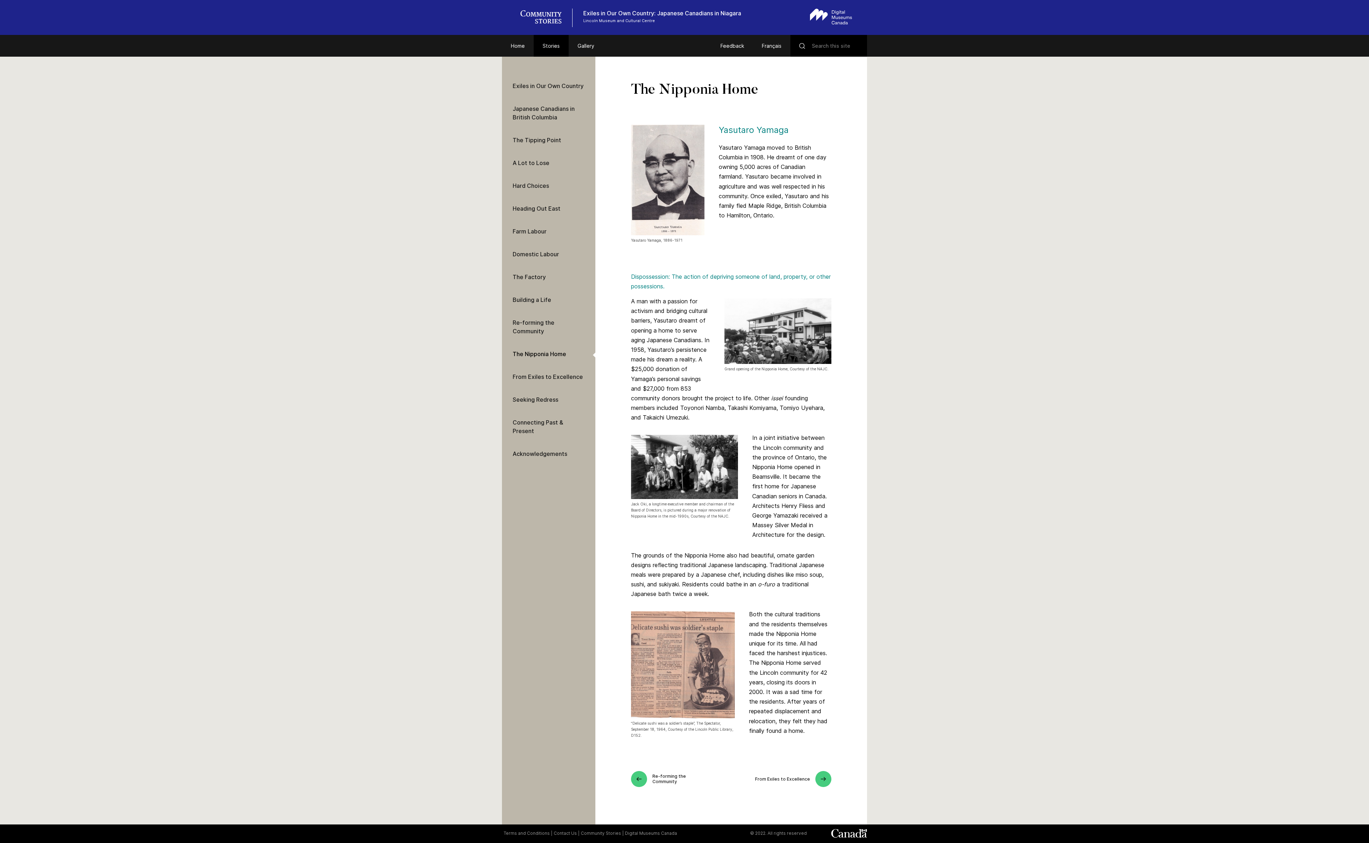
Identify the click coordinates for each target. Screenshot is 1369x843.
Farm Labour (530, 231)
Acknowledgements (540, 453)
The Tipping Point (537, 140)
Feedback (732, 46)
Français (771, 46)
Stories (551, 46)
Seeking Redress (535, 399)
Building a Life (532, 299)
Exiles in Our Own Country (548, 85)
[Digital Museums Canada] (831, 17)
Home (518, 46)
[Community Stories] (545, 18)
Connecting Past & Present (538, 427)
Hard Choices (531, 185)
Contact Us (565, 833)
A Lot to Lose (531, 162)
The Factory (529, 277)
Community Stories (601, 833)
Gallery (586, 46)
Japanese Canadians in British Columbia (544, 113)
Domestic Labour (536, 254)
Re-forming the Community (533, 327)
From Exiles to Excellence (548, 376)
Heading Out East (536, 208)
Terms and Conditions (527, 833)
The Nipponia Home (539, 354)
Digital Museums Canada (651, 833)
